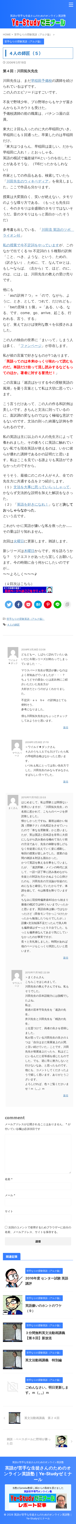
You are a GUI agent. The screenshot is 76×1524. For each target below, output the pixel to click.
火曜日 (18, 541)
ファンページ (31, 346)
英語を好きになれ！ (33, 504)
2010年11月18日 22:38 (37, 972)
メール (10, 1195)
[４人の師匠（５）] (38, 604)
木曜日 (29, 551)
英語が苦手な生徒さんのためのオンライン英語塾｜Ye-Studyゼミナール (38, 1473)
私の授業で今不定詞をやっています (31, 245)
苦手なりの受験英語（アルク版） (26, 618)
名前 (8, 1179)
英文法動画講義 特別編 (43, 1360)
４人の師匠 (13, 624)
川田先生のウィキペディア (27, 181)
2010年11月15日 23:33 (33, 797)
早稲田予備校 (41, 81)
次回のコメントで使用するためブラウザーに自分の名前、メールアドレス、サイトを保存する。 (38, 1230)
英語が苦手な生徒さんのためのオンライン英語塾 (38, 1462)
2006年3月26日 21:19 (37, 742)
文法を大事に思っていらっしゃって (41, 487)
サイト (9, 1211)
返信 (65, 727)
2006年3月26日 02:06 (33, 649)
